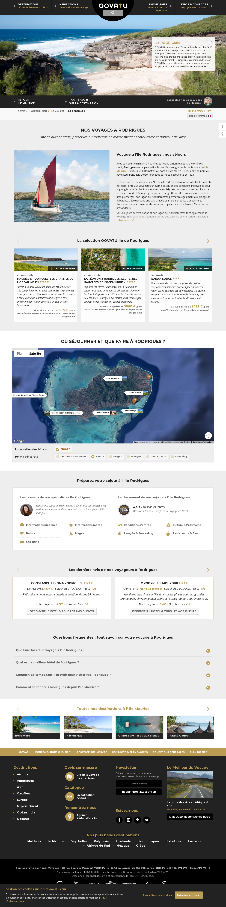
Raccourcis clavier (141, 442)
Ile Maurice (57, 111)
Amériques (25, 780)
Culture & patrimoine (74, 456)
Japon (154, 841)
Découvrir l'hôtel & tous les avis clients (62, 611)
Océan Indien (39, 111)
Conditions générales (169, 752)
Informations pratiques (41, 525)
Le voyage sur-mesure (91, 752)
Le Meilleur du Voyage (188, 767)
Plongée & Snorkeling (138, 533)
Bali (140, 841)
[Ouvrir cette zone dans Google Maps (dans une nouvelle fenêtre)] (19, 441)
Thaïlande (123, 841)
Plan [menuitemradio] (20, 353)
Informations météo (88, 525)
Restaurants (158, 456)
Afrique (22, 774)
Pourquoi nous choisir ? (53, 752)
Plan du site (198, 752)
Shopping (181, 456)
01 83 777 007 (199, 111)
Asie (20, 787)
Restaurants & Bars (185, 533)
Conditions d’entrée (137, 525)
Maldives (34, 841)
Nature (100, 456)
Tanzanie (194, 841)
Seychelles (79, 841)
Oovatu (22, 111)
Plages (117, 456)
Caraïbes (23, 793)
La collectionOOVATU (85, 796)
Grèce (140, 845)
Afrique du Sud (98, 845)
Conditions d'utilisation (202, 442)
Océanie (23, 819)
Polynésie (101, 841)
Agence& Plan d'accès (86, 816)
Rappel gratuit (198, 115)
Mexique (123, 845)
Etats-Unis (173, 841)
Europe (22, 800)
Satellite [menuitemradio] (35, 353)
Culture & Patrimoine (187, 525)
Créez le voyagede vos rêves (87, 776)
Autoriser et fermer (189, 895)
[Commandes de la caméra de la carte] (208, 435)
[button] (207, 241)
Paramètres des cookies (157, 895)
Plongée (136, 456)
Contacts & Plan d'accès (130, 752)
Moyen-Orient (27, 806)
